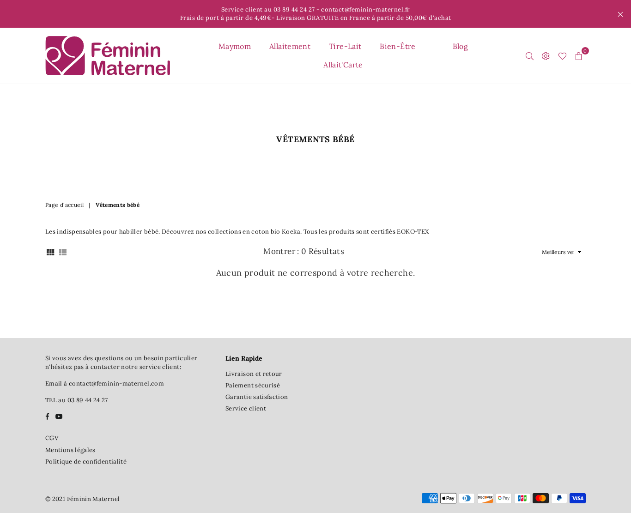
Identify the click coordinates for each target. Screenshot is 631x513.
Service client (245, 408)
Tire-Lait (345, 46)
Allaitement (289, 46)
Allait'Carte (343, 64)
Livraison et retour (253, 374)
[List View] (63, 251)
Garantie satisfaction (256, 397)
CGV (51, 438)
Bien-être (397, 46)
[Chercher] (530, 55)
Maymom (234, 46)
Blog (460, 46)
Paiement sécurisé (252, 385)
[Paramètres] (546, 55)
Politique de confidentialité (86, 461)
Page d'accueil (64, 204)
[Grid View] (50, 251)
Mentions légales (70, 450)
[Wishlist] (562, 55)
